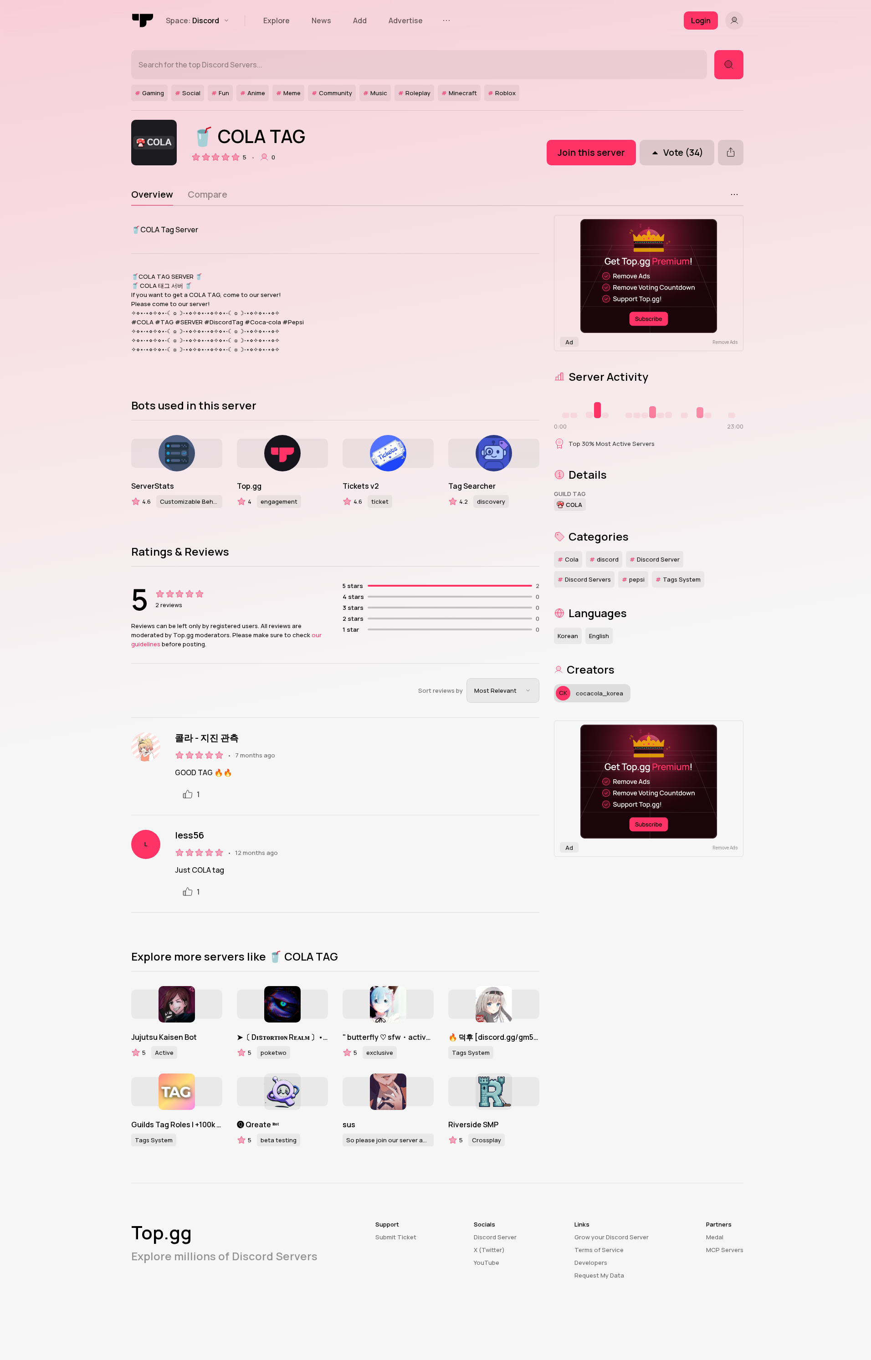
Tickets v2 (361, 486)
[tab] (152, 194)
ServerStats (152, 486)
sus (349, 1125)
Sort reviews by (440, 690)
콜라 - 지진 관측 (207, 737)
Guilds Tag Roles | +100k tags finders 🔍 (176, 1125)
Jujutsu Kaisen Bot (164, 1037)
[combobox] (502, 690)
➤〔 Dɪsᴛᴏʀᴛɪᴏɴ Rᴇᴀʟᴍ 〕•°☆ (282, 1037)
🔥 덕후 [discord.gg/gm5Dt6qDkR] (493, 1037)
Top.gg (249, 486)
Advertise (406, 20)
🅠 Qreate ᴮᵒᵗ (258, 1125)
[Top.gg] (143, 20)
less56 (189, 835)
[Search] (728, 64)
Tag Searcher (472, 486)
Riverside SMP (473, 1125)
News (321, 20)
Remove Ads (725, 342)
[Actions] (734, 194)
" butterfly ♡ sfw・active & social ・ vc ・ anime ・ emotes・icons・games (388, 1037)
